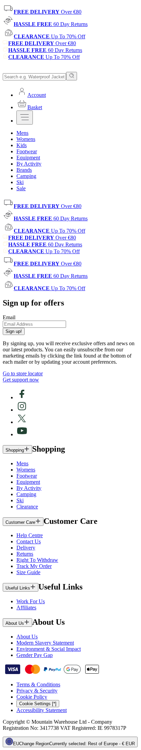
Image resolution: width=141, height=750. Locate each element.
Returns (24, 554)
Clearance (27, 506)
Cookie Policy (31, 697)
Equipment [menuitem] (28, 157)
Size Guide (28, 572)
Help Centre (29, 535)
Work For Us (30, 601)
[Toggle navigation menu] (24, 118)
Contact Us (28, 541)
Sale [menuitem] (21, 188)
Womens (25, 470)
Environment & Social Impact (48, 649)
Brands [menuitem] (24, 170)
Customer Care (20, 522)
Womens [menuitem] (25, 139)
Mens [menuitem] (22, 133)
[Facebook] (21, 397)
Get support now (21, 380)
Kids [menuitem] (21, 145)
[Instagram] (21, 410)
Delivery (25, 548)
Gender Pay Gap (34, 655)
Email (9, 317)
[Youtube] (21, 434)
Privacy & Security (36, 691)
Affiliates (26, 607)
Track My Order (34, 566)
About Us (14, 623)
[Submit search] (71, 76)
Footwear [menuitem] (26, 151)
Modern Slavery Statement (45, 643)
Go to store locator (23, 373)
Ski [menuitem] (20, 182)
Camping (26, 494)
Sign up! (13, 331)
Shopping (14, 450)
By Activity (28, 488)
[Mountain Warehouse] (34, 69)
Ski (20, 500)
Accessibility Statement (41, 710)
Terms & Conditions (38, 684)
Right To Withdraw (37, 560)
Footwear (26, 476)
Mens (22, 463)
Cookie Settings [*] (37, 703)
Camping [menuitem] (26, 176)
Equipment (28, 482)
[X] (21, 422)
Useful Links (17, 588)
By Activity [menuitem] (28, 164)
